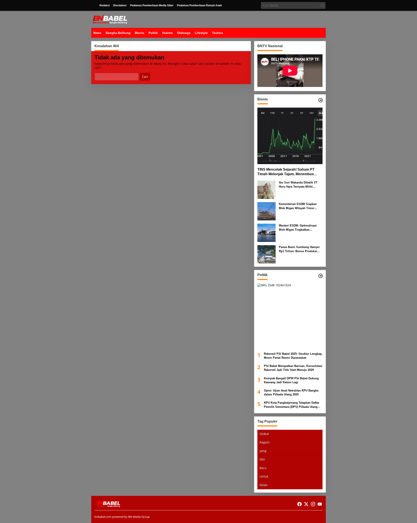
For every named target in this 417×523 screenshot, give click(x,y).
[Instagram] (313, 504)
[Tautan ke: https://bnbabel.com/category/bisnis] (320, 100)
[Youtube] (320, 504)
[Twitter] (306, 504)
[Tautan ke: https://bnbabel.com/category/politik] (320, 275)
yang (263, 451)
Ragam (265, 442)
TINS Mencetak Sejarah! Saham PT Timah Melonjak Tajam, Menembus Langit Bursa (285, 172)
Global (264, 434)
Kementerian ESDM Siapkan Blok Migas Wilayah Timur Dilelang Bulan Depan (298, 206)
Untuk (264, 476)
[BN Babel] (110, 19)
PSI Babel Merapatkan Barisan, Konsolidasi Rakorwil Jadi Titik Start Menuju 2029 (293, 367)
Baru (263, 468)
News (264, 485)
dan (262, 459)
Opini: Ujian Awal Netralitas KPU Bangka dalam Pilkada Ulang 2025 (291, 392)
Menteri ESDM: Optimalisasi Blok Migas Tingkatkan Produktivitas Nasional (298, 228)
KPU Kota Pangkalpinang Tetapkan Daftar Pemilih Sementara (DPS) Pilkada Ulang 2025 (291, 405)
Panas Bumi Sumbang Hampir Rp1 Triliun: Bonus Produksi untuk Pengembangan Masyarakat (299, 249)
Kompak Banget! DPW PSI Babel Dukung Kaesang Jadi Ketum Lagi (291, 380)
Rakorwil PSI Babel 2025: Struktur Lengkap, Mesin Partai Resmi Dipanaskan (293, 355)
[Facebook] (299, 504)
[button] (322, 5)
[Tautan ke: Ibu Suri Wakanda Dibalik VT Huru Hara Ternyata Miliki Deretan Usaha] (266, 189)
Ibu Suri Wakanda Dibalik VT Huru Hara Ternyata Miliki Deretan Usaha (298, 184)
